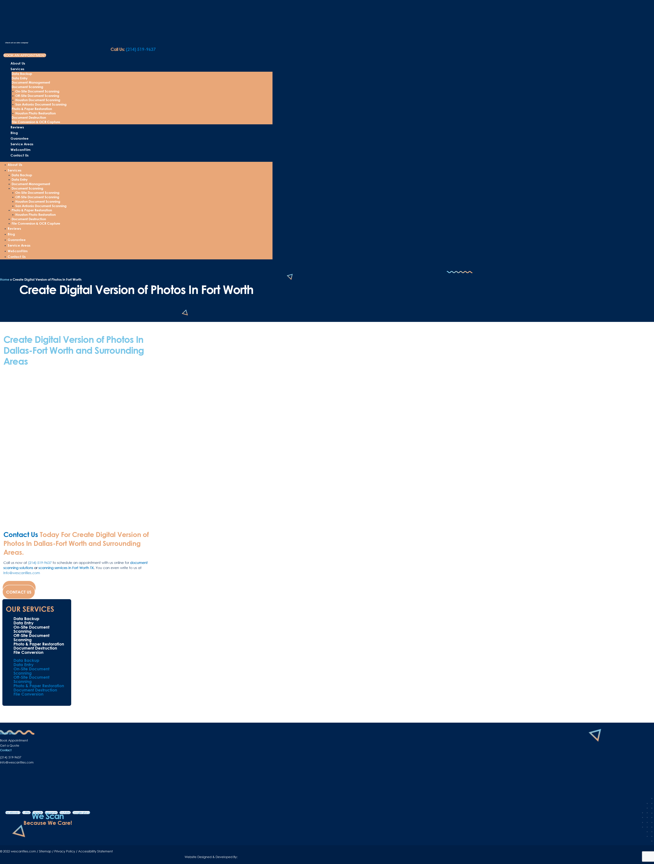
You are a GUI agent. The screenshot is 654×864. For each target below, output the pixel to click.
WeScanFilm (21, 150)
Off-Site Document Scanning (37, 96)
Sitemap (45, 851)
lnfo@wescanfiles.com (21, 573)
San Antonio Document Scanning (41, 104)
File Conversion (28, 652)
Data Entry (20, 78)
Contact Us (20, 155)
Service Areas (22, 144)
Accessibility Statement (95, 851)
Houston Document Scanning (37, 100)
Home (4, 279)
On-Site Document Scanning (37, 91)
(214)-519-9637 (40, 563)
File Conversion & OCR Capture (36, 122)
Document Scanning (27, 87)
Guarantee (19, 138)
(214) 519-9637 (133, 49)
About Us (18, 63)
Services (17, 69)
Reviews (17, 127)
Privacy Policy (64, 851)
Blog (14, 133)
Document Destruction (29, 117)
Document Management (31, 82)
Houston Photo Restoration (35, 113)
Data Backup (22, 74)
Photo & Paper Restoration (32, 109)
